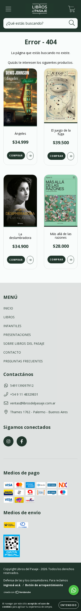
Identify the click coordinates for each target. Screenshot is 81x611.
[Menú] (8, 9)
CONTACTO (12, 352)
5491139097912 (22, 385)
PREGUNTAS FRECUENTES (23, 361)
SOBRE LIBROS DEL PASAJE (23, 343)
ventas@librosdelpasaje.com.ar (32, 403)
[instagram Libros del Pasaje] (8, 441)
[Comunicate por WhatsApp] (74, 590)
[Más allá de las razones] (70, 260)
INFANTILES (12, 326)
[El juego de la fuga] (70, 156)
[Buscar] (72, 23)
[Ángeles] (30, 156)
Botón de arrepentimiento (44, 585)
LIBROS (9, 317)
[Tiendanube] (17, 593)
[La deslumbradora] (30, 260)
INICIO (8, 308)
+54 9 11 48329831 (24, 394)
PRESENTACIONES (17, 335)
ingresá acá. (12, 585)
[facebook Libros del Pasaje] (22, 441)
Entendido (69, 605)
